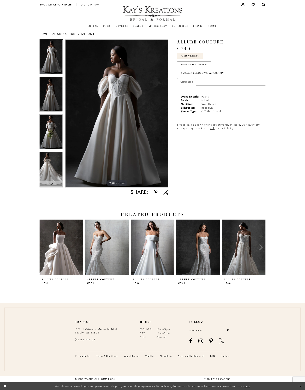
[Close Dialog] (5, 386)
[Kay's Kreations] (152, 13)
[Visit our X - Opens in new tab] (222, 340)
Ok (299, 386)
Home (44, 34)
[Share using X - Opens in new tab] (165, 192)
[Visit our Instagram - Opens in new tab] (201, 341)
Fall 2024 (87, 34)
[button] (243, 4)
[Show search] (264, 4)
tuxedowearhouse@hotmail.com (95, 379)
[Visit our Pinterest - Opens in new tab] (211, 340)
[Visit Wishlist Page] (253, 4)
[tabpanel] (51, 58)
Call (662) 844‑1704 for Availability (202, 73)
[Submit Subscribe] (228, 330)
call (212, 128)
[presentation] (61, 247)
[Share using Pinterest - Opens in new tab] (155, 192)
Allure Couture (64, 34)
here (247, 386)
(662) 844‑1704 (85, 339)
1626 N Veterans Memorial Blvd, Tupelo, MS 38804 (96, 331)
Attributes (186, 81)
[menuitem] (56, 4)
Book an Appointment (194, 64)
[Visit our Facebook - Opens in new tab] (190, 340)
